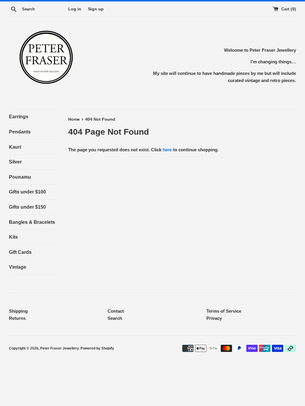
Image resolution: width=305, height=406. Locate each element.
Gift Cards (20, 252)
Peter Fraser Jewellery (59, 348)
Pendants (20, 131)
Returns (17, 318)
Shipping (18, 311)
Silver (15, 161)
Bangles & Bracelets (32, 222)
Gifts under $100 (27, 191)
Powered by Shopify (97, 348)
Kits (13, 237)
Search (115, 318)
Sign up (96, 9)
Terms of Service (223, 311)
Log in (74, 9)
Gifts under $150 (27, 207)
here (167, 149)
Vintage (17, 267)
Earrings (18, 116)
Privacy (214, 318)
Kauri (15, 147)
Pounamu (20, 177)
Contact (116, 311)
